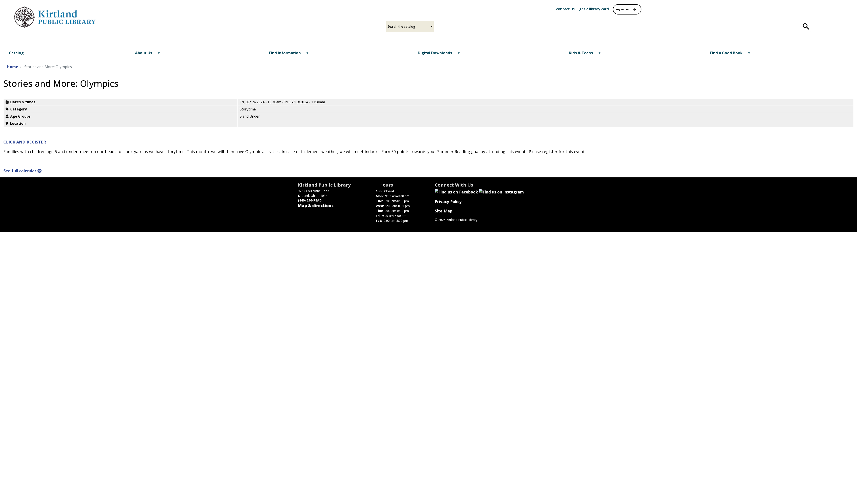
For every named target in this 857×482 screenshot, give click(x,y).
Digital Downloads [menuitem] (432, 54)
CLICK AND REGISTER (24, 142)
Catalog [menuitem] (16, 52)
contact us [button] (565, 8)
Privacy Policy (448, 201)
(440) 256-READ (310, 200)
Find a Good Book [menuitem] (723, 54)
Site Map (443, 211)
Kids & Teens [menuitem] (578, 54)
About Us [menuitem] (140, 54)
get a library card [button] (594, 8)
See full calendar (20, 170)
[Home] (56, 16)
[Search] (806, 26)
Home (12, 66)
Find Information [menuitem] (282, 54)
